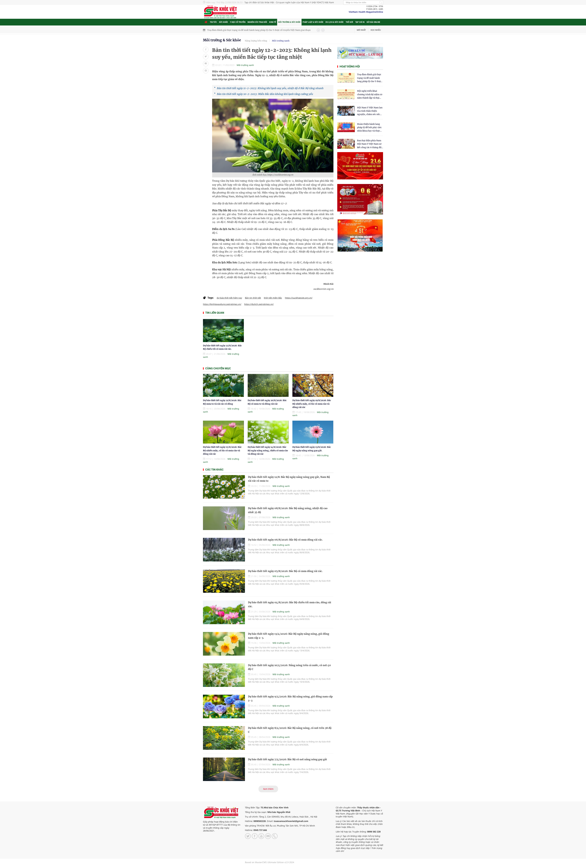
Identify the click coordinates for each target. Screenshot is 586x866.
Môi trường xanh (280, 40)
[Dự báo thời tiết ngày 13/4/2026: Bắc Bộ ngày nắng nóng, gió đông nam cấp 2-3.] (224, 644)
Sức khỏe (223, 22)
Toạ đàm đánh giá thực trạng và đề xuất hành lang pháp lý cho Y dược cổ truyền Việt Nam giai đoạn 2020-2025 (369, 78)
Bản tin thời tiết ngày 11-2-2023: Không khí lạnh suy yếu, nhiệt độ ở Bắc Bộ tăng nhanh (270, 88)
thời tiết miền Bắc (273, 297)
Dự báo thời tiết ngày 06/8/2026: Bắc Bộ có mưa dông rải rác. (285, 539)
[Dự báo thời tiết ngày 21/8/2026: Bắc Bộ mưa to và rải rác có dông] (223, 385)
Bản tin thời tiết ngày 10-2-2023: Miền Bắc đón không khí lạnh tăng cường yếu (265, 94)
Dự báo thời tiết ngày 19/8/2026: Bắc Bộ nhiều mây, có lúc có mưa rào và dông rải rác (311, 404)
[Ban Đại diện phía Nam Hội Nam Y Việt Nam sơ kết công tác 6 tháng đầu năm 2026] (346, 144)
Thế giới (349, 22)
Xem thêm (268, 788)
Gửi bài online (373, 22)
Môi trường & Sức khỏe (289, 22)
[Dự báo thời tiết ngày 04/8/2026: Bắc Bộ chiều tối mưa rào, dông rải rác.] (224, 612)
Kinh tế (272, 22)
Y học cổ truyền (237, 22)
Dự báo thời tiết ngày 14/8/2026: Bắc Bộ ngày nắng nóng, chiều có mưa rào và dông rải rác (268, 450)
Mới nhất (361, 30)
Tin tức (213, 22)
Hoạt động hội (350, 66)
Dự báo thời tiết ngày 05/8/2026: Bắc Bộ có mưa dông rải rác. (285, 571)
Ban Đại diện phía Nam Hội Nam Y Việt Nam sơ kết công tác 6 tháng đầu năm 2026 (370, 144)
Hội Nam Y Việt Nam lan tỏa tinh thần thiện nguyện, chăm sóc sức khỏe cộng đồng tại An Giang (369, 111)
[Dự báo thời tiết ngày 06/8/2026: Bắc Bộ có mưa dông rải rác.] (224, 549)
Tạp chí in (359, 22)
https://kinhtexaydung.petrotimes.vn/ (222, 304)
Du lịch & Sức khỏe (335, 22)
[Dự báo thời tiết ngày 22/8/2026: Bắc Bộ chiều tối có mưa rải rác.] (223, 330)
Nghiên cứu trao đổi (257, 22)
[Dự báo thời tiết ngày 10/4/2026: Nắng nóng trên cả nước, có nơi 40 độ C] (224, 675)
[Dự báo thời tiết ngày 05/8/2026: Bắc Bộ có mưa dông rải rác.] (224, 581)
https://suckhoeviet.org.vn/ (298, 297)
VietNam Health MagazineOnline (366, 11)
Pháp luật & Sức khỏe (313, 22)
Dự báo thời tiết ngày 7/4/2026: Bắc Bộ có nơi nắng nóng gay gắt (287, 759)
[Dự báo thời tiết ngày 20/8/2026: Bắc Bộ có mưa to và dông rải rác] (268, 385)
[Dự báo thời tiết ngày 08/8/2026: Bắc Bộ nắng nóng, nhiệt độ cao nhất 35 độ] (224, 518)
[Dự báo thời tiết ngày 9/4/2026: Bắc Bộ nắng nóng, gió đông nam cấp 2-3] (224, 706)
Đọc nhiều (376, 30)
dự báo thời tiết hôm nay (229, 297)
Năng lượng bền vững (256, 40)
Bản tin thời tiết (253, 297)
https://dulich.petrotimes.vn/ (259, 304)
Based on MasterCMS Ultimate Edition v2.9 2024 (269, 862)
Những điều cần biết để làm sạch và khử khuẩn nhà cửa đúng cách (241, 30)
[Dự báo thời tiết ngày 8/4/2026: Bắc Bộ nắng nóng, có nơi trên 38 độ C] (224, 738)
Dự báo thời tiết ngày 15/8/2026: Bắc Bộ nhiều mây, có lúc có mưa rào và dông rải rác (222, 450)
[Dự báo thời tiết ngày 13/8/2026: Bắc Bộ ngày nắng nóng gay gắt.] (312, 432)
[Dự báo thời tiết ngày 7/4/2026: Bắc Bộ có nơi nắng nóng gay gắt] (224, 769)
